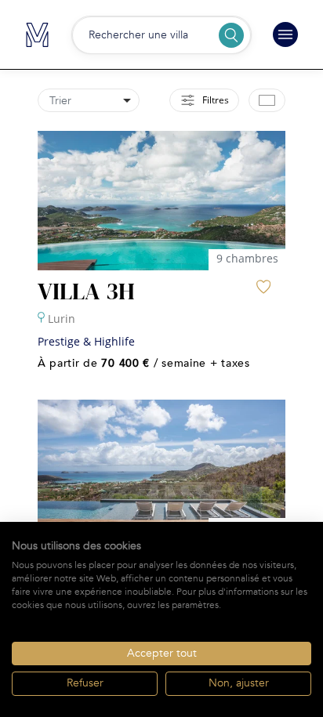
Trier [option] (60, 100)
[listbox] (89, 100)
